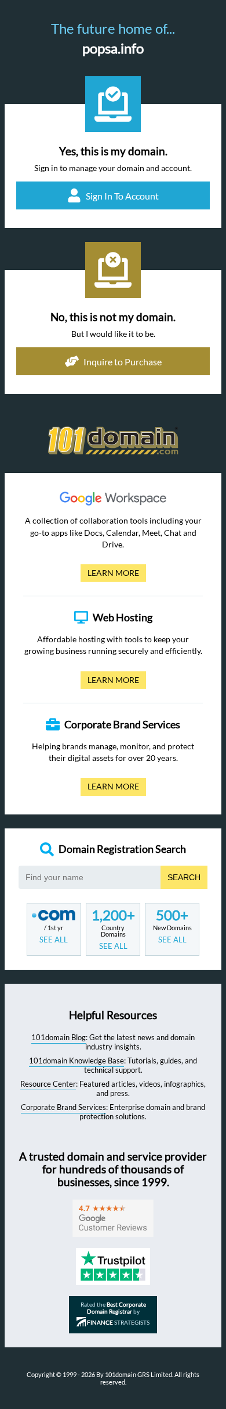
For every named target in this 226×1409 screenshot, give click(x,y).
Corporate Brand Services (63, 1107)
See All (53, 939)
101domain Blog (58, 1037)
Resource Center (48, 1083)
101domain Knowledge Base (76, 1060)
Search (184, 877)
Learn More (110, 575)
